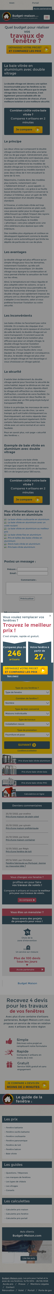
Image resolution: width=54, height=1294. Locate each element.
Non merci (12, 676)
